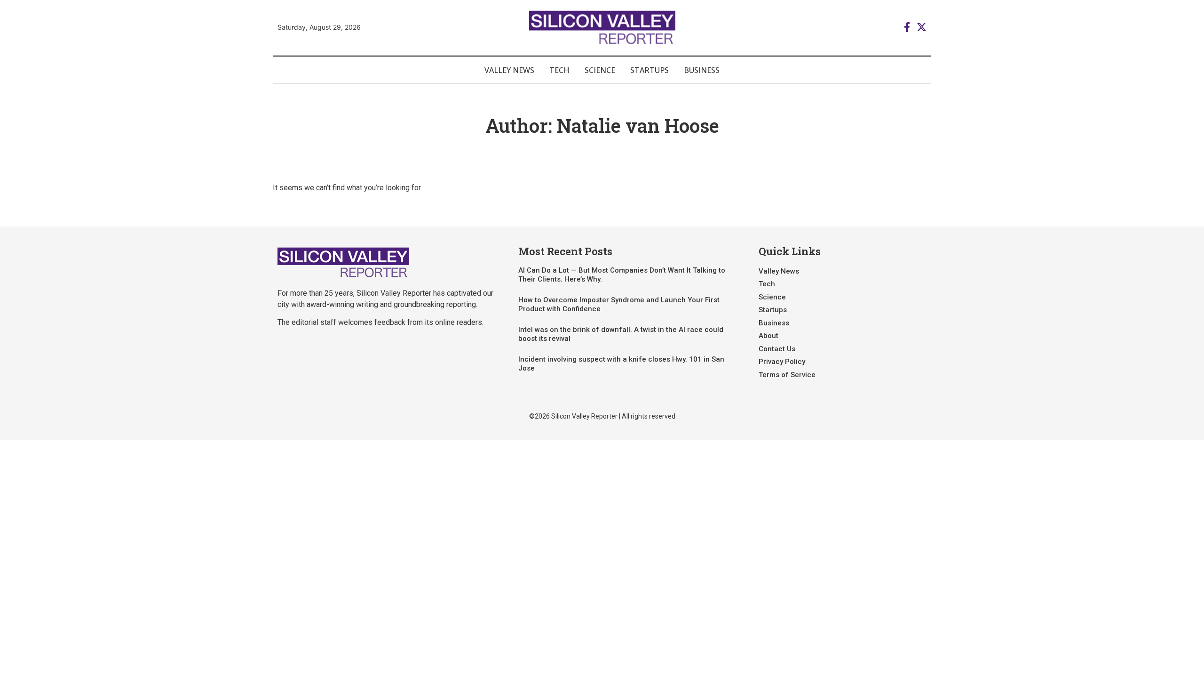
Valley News (509, 70)
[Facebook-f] (907, 27)
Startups (649, 70)
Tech (559, 70)
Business (702, 70)
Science (600, 70)
